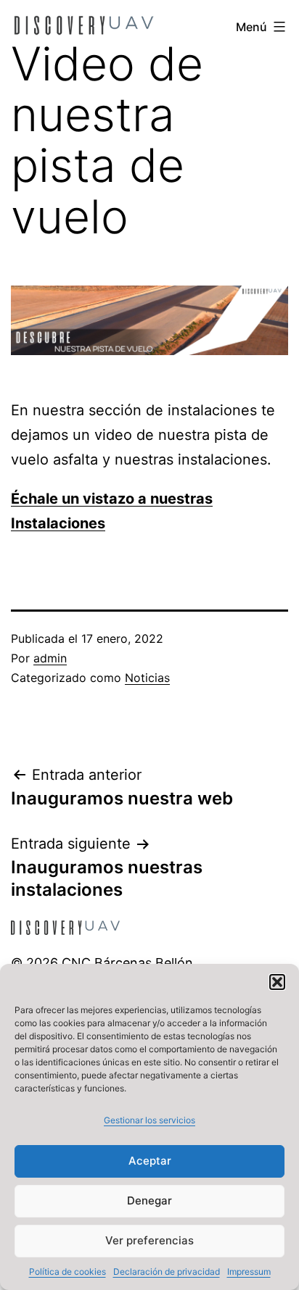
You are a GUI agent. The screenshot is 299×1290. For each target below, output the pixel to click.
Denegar (149, 1200)
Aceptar (149, 1161)
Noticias (147, 677)
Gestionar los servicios (149, 1120)
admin (50, 658)
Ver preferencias (149, 1240)
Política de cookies (67, 1271)
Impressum (249, 1271)
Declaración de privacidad (166, 1271)
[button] (277, 982)
